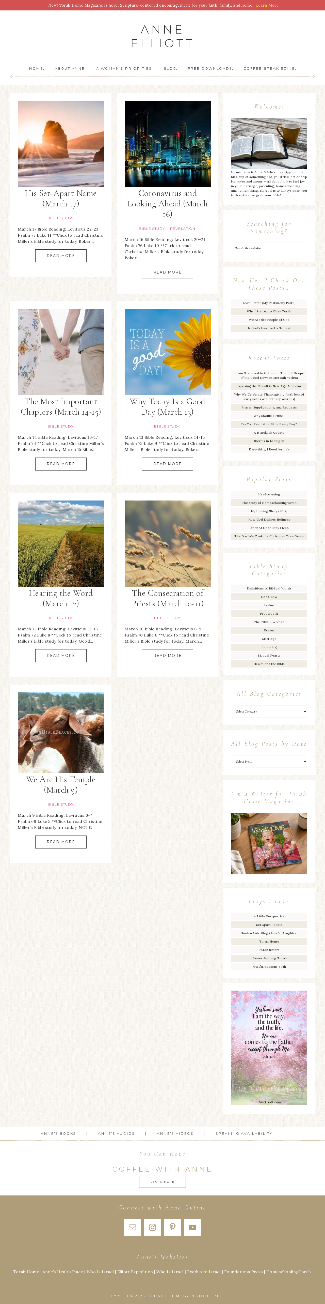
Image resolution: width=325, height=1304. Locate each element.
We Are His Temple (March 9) (61, 784)
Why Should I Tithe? (269, 416)
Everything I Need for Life (269, 449)
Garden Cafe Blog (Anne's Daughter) (269, 933)
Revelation (183, 228)
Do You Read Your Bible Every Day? (269, 424)
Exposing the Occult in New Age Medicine (269, 386)
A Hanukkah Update (269, 432)
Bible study (60, 218)
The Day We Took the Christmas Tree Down (269, 536)
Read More (61, 255)
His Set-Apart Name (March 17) (61, 198)
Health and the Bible (269, 664)
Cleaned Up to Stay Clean (269, 528)
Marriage (269, 639)
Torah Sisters (269, 950)
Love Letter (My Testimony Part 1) (269, 303)
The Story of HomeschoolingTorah (269, 503)
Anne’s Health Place (63, 1271)
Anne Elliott (163, 36)
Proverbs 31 (269, 613)
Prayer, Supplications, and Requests (269, 407)
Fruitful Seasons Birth (269, 966)
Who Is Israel (100, 1271)
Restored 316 (205, 1296)
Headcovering (269, 494)
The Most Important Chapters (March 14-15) (61, 406)
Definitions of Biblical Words (269, 588)
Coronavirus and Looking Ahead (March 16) (167, 203)
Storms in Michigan (269, 441)
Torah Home (269, 941)
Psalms (269, 605)
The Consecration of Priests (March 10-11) (168, 598)
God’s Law (269, 597)
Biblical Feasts (269, 655)
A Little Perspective (269, 916)
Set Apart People (269, 925)
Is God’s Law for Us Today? (269, 328)
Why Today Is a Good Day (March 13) (167, 406)
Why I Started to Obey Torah (269, 311)
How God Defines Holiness (269, 519)
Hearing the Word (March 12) (61, 598)
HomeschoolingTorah (288, 1271)
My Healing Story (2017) (269, 511)
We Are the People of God (269, 320)
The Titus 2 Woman (269, 622)
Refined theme (165, 1296)
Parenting (269, 647)
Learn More (162, 1182)
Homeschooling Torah (269, 958)
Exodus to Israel (204, 1271)
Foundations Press (243, 1271)
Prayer (269, 630)
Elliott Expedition (135, 1271)
